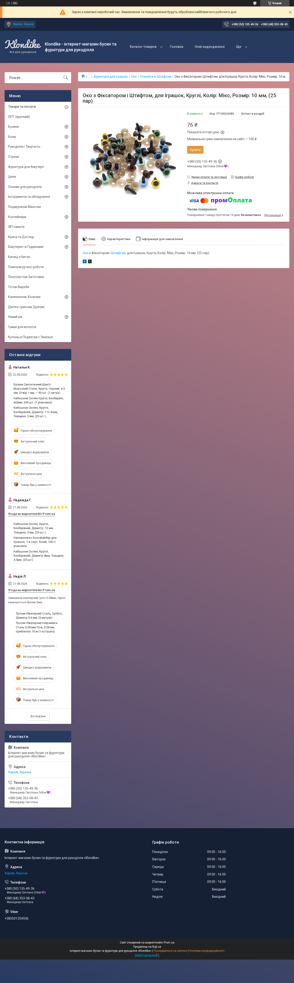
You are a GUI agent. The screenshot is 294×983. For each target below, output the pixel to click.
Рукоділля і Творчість (24, 146)
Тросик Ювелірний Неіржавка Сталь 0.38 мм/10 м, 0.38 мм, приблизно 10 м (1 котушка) (36, 627)
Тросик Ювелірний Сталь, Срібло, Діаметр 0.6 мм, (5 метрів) (39, 615)
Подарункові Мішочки (24, 207)
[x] (90, 262)
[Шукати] (65, 77)
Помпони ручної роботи (26, 267)
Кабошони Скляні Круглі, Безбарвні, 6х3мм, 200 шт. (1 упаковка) (39, 400)
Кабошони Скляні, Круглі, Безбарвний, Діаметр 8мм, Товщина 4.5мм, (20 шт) (38, 555)
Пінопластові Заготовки (26, 277)
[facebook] (85, 262)
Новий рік (15, 317)
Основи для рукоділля (25, 187)
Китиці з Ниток (19, 257)
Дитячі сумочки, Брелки (26, 307)
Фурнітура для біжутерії (26, 167)
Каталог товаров (143, 46)
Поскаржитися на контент (170, 950)
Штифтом (118, 253)
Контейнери (17, 217)
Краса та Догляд (21, 237)
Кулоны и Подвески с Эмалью (30, 337)
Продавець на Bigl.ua (147, 946)
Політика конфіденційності (206, 950)
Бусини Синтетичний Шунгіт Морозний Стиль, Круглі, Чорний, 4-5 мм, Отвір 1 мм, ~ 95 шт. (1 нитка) (39, 388)
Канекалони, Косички (24, 297)
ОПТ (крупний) (19, 117)
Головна (176, 46)
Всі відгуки (38, 716)
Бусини (13, 126)
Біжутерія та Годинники (25, 247)
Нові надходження (210, 46)
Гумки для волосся (22, 327)
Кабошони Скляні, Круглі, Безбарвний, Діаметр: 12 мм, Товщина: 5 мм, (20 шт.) (34, 528)
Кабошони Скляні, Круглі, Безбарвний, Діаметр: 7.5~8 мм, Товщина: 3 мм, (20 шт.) (36, 412)
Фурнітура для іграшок (110, 76)
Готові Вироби (18, 287)
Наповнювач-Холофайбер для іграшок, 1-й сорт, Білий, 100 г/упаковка (35, 542)
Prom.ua (169, 942)
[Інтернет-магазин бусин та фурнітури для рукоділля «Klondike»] (23, 47)
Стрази (13, 157)
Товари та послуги (22, 106)
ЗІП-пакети (16, 227)
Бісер (12, 137)
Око (134, 76)
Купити (195, 150)
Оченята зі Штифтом (155, 76)
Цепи (12, 176)
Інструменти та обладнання (29, 196)
